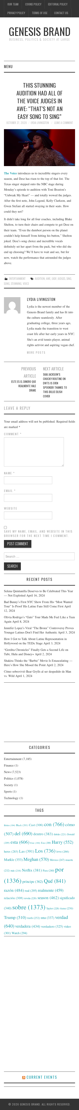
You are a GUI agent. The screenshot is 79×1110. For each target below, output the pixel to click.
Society (8, 785)
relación (13, 898)
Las (26, 851)
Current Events (42, 1077)
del (23, 833)
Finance (9, 765)
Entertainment (17, 279)
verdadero (52, 926)
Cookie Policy (33, 4)
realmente (50, 890)
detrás (60, 834)
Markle (13, 859)
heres (11, 851)
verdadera (27, 926)
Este (35, 842)
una (47, 917)
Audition (40, 279)
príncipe (32, 881)
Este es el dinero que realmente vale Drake (23, 386)
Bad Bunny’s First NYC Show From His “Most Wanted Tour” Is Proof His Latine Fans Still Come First (38, 604)
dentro (43, 833)
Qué (55, 880)
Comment (13, 434)
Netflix (32, 870)
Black (22, 825)
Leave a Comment (63, 123)
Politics (8, 778)
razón (14, 890)
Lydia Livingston (40, 123)
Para (48, 870)
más (16, 870)
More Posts (36, 352)
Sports (8, 791)
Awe (48, 279)
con (54, 824)
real (31, 890)
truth (33, 918)
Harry (62, 842)
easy (54, 279)
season (48, 897)
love (62, 851)
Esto (46, 842)
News (7, 772)
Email (10, 490)
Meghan (36, 859)
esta (20, 842)
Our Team (12, 4)
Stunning (16, 284)
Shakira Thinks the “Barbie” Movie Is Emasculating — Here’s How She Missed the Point (38, 662)
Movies (57, 860)
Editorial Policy (57, 4)
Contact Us (61, 13)
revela (30, 898)
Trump (15, 917)
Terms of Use (39, 13)
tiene (66, 908)
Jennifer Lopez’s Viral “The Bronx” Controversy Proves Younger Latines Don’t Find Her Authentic (39, 630)
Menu (8, 66)
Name (9, 473)
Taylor (52, 908)
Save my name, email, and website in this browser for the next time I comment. (38, 533)
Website (10, 508)
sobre (28, 907)
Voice (26, 284)
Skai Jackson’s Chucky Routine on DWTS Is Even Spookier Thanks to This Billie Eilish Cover (55, 385)
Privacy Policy (16, 13)
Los (45, 850)
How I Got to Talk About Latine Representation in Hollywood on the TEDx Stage (35, 641)
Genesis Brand (39, 31)
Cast (36, 825)
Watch (19, 933)
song (7, 284)
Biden (9, 825)
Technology (11, 798)
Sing (68, 279)
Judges (61, 279)
